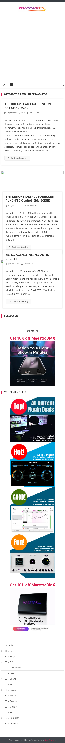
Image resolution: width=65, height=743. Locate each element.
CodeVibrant (50, 740)
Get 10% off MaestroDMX (32, 338)
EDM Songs (10, 678)
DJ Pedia (9, 645)
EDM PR (9, 712)
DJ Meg (8, 650)
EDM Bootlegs (12, 701)
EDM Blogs (10, 656)
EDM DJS (9, 662)
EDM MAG (10, 673)
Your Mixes (34, 112)
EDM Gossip (11, 706)
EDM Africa (10, 695)
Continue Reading (18, 158)
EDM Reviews (11, 723)
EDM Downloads (13, 667)
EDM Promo (10, 690)
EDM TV (8, 684)
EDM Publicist (12, 717)
